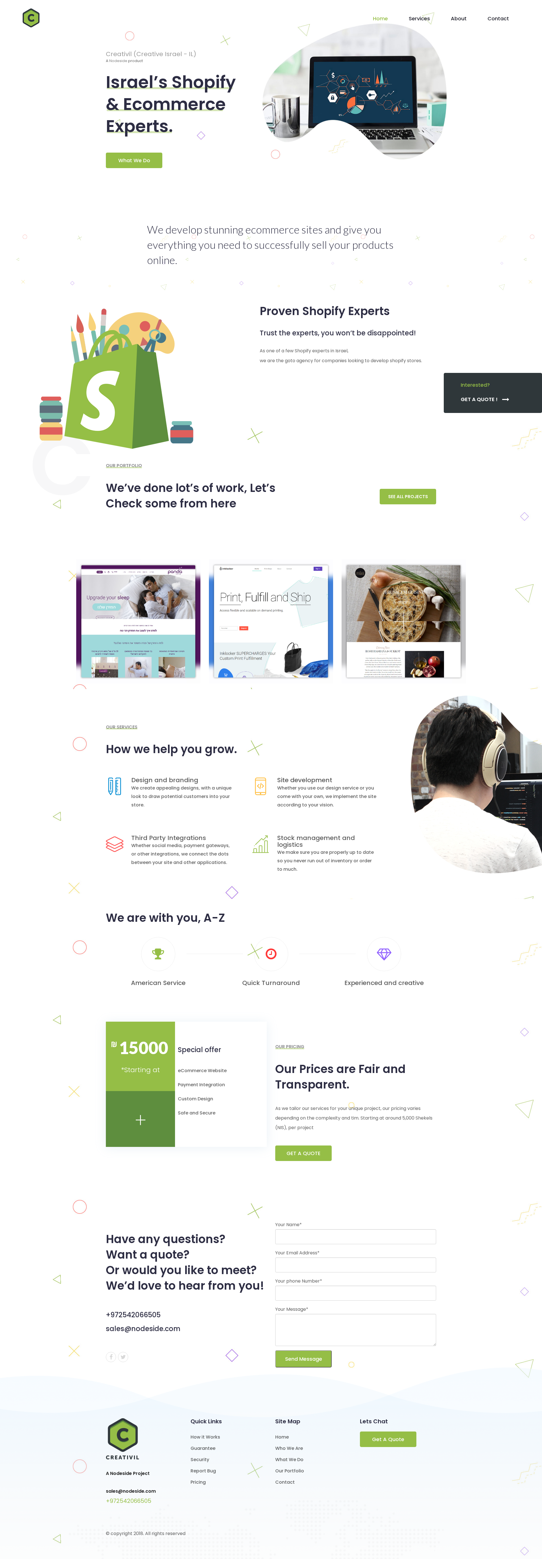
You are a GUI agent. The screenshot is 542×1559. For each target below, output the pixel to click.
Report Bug (203, 1471)
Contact (498, 18)
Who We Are (289, 1448)
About (459, 18)
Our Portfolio (289, 1471)
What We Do (289, 1459)
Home (380, 18)
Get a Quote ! (480, 399)
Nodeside (118, 60)
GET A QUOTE (303, 1153)
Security (200, 1459)
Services (419, 18)
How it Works (205, 1437)
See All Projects (408, 497)
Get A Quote (388, 1439)
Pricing (198, 1482)
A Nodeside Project (128, 1473)
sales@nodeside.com (131, 1491)
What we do (134, 160)
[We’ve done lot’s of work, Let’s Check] (138, 621)
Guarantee (203, 1448)
